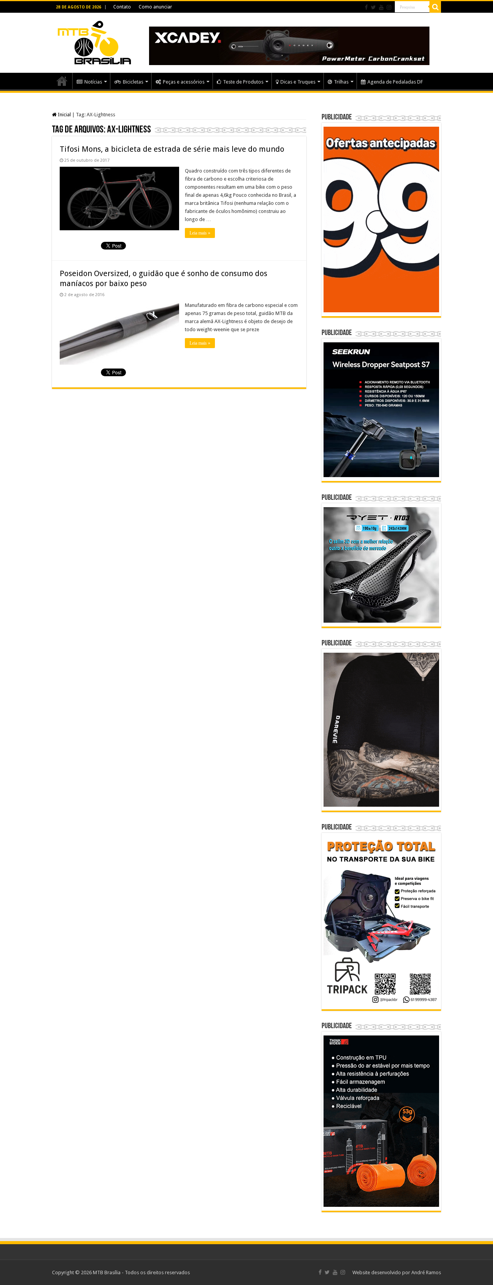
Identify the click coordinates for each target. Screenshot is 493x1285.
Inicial (64, 114)
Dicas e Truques (297, 82)
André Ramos (426, 1272)
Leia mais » (199, 233)
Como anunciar (155, 7)
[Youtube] (381, 7)
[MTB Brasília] (94, 41)
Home (62, 81)
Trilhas (341, 82)
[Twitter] (373, 7)
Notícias (93, 82)
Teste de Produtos (243, 82)
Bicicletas (133, 82)
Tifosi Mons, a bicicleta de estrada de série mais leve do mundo (172, 149)
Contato (122, 7)
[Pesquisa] (435, 7)
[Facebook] (366, 7)
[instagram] (389, 7)
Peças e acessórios (184, 82)
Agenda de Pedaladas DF (395, 82)
